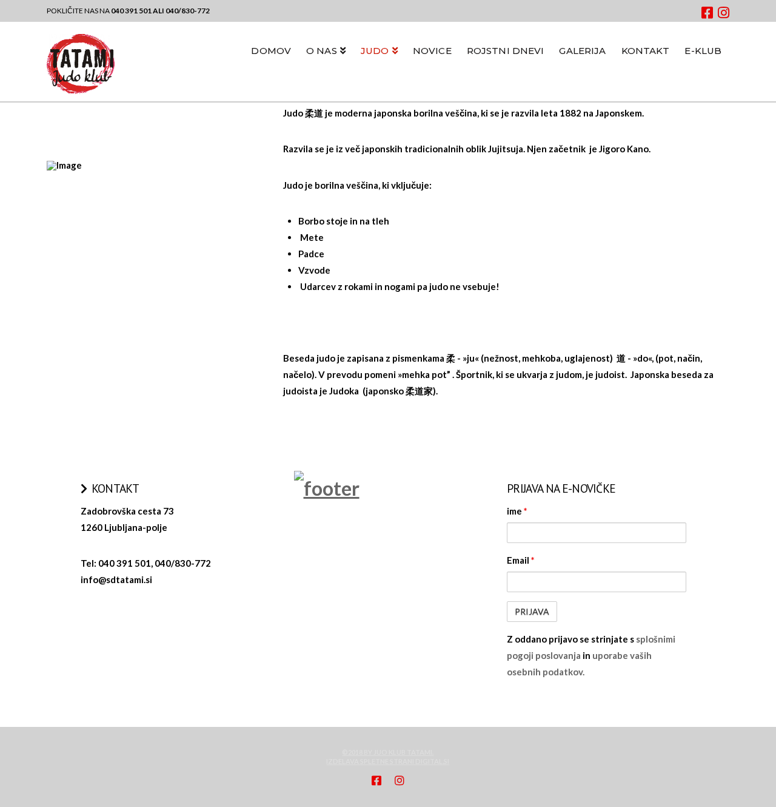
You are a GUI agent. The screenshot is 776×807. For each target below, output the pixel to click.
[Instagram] (723, 12)
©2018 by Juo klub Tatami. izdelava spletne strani (379, 756)
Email (521, 560)
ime (517, 510)
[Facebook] (707, 12)
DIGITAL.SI (432, 761)
